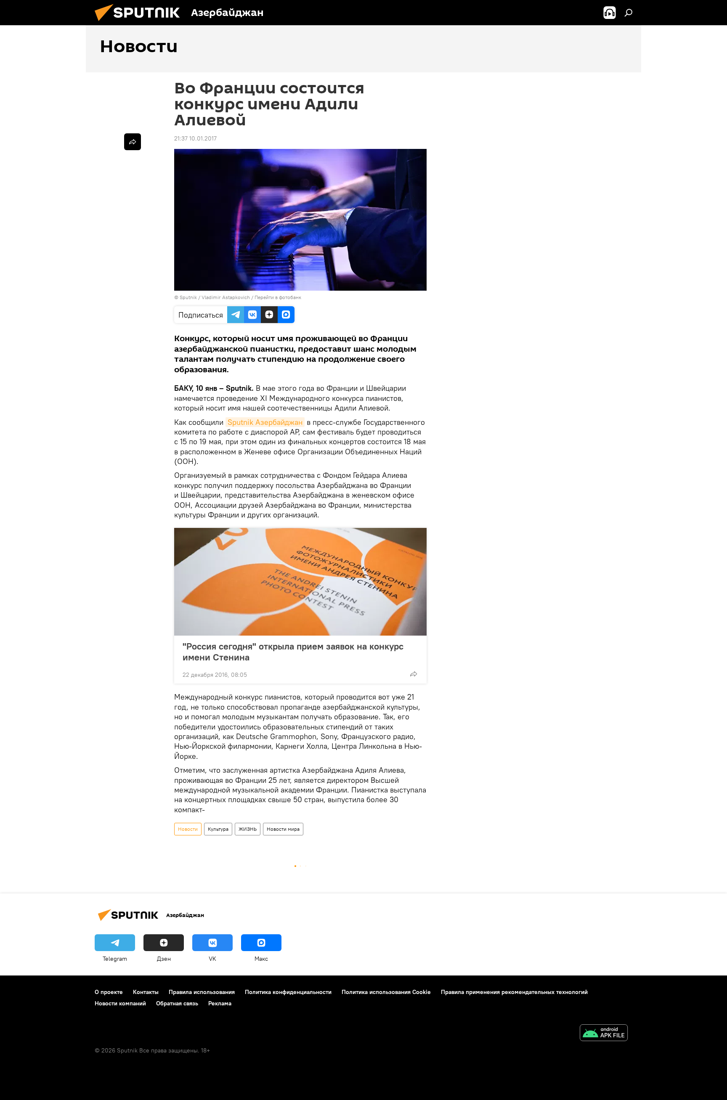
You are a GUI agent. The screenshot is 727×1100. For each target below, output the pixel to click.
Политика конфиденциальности (288, 992)
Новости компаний (120, 1003)
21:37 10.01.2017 (195, 138)
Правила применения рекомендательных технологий (514, 992)
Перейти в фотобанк (278, 297)
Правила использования (202, 992)
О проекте (109, 992)
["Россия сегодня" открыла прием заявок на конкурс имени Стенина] (300, 582)
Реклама (219, 1003)
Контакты (146, 992)
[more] (413, 673)
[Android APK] (603, 1033)
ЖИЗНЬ (248, 829)
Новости (188, 829)
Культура (218, 829)
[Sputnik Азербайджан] (140, 23)
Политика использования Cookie (386, 992)
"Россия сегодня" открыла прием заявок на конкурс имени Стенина (293, 652)
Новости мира (283, 829)
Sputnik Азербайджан (265, 422)
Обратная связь (177, 1003)
